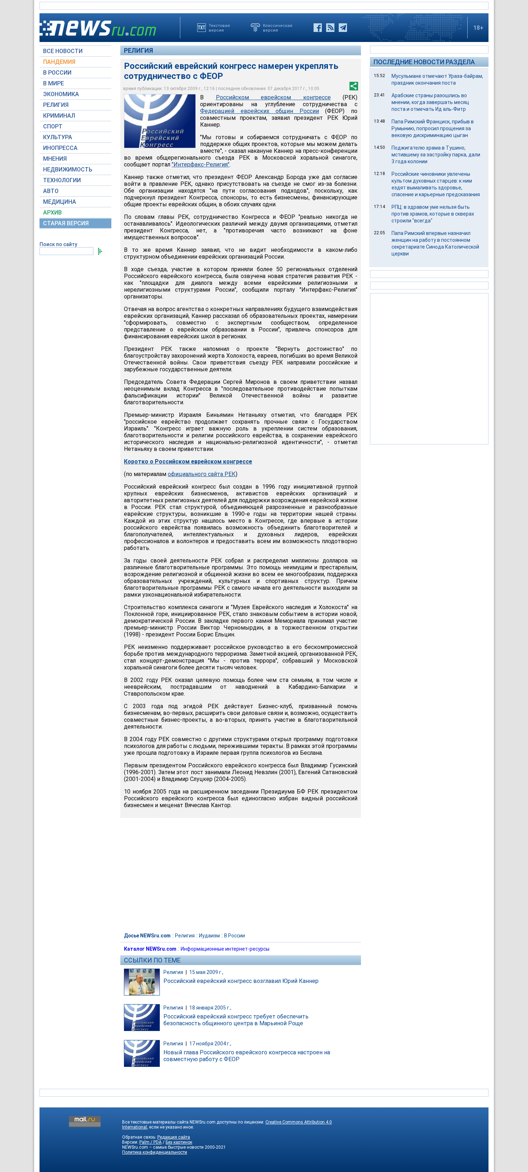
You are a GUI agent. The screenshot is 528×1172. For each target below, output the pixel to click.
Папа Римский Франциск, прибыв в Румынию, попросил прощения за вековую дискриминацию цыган (433, 128)
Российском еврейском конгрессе (273, 97)
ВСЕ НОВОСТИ (63, 51)
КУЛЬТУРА (57, 137)
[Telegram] (343, 27)
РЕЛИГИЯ (56, 105)
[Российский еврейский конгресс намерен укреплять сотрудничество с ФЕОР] (160, 121)
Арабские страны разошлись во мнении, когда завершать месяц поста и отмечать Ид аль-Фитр (430, 102)
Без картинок (179, 1142)
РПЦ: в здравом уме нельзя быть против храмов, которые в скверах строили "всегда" (433, 213)
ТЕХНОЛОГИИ (62, 180)
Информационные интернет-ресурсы (225, 949)
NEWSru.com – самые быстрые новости (163, 1147)
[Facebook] (318, 27)
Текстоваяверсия (219, 27)
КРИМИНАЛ (59, 115)
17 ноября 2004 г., (210, 1043)
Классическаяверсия (277, 27)
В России (234, 935)
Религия (138, 50)
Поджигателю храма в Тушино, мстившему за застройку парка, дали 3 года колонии (436, 154)
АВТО (51, 191)
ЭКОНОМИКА (61, 94)
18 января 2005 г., (210, 1008)
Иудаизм (209, 935)
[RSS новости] (330, 27)
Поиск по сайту (58, 244)
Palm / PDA (150, 1142)
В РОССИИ (57, 72)
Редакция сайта (173, 1137)
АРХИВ (52, 212)
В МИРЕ (53, 83)
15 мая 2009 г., (206, 972)
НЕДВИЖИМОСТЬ (67, 169)
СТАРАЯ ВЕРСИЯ (66, 223)
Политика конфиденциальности (154, 1152)
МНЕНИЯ (55, 158)
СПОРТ (52, 126)
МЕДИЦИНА (59, 201)
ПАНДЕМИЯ (59, 61)
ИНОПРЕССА (60, 148)
